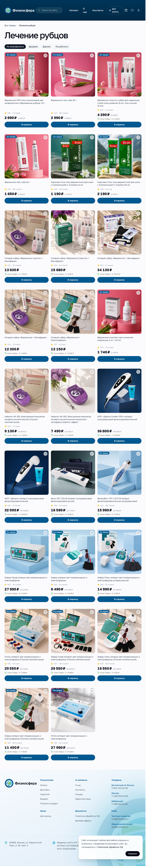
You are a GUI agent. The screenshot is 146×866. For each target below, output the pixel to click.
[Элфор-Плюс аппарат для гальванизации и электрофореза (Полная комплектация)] (119, 645)
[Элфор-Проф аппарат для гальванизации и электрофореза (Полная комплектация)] (73, 645)
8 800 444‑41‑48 (119, 788)
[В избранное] (45, 55)
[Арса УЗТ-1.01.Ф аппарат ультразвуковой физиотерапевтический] (73, 487)
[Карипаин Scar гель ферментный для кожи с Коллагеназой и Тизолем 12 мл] (73, 168)
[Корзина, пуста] (126, 10)
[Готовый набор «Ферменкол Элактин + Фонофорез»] (73, 246)
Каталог (73, 10)
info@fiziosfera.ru (119, 819)
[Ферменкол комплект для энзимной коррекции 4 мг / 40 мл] (119, 326)
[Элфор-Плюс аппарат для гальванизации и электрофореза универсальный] (119, 566)
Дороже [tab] (46, 46)
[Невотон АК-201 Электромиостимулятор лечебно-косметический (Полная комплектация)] (27, 406)
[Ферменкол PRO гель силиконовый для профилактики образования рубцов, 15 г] (27, 89)
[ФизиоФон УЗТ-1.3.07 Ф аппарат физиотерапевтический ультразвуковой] (119, 487)
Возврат (44, 799)
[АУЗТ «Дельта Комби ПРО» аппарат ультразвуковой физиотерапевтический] (119, 406)
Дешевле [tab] (33, 46)
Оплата (43, 785)
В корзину (26, 124)
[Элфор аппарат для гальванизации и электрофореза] (73, 566)
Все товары (10, 25)
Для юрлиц (115, 10)
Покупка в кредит (49, 803)
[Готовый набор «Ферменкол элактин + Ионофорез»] (27, 246)
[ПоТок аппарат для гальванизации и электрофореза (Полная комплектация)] (27, 645)
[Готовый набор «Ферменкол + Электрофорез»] (73, 326)
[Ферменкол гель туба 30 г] (73, 89)
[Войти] (138, 10)
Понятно (132, 853)
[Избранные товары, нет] (132, 10)
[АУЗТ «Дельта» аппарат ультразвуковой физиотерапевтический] (27, 487)
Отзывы (79, 794)
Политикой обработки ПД (110, 847)
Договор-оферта (83, 820)
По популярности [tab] (15, 46)
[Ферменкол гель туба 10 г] (27, 168)
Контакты (97, 10)
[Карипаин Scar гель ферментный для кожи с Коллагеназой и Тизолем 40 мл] (119, 168)
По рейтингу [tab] (62, 46)
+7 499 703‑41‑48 (119, 796)
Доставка (44, 789)
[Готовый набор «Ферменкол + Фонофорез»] (119, 246)
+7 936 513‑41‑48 (119, 804)
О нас (85, 10)
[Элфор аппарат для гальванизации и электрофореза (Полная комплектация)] (27, 724)
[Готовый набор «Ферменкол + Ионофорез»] (27, 326)
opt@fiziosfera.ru (119, 827)
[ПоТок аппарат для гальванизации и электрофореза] (73, 724)
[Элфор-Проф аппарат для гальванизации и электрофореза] (27, 566)
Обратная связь (83, 799)
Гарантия (44, 794)
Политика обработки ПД (87, 816)
